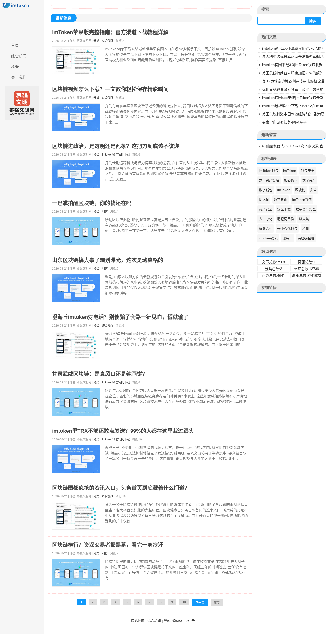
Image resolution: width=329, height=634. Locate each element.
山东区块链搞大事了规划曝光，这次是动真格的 (107, 260)
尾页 (217, 603)
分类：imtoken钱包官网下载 (111, 154)
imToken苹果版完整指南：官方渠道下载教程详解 (110, 32)
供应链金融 (305, 238)
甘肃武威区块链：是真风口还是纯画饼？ (99, 374)
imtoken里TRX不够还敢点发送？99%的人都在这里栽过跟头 (123, 431)
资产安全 (265, 209)
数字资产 (309, 180)
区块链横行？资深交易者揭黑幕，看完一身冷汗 (107, 545)
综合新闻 (18, 56)
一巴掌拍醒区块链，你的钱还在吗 (92, 203)
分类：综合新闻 (103, 40)
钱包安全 (307, 171)
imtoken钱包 (268, 238)
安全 (313, 190)
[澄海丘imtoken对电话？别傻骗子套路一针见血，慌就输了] (76, 345)
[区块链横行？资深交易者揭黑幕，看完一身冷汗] (76, 573)
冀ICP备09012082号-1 (181, 621)
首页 (15, 45)
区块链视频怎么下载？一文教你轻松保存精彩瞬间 (110, 89)
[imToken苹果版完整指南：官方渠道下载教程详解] (76, 60)
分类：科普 (100, 211)
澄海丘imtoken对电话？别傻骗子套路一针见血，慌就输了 (120, 317)
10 (184, 602)
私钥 (305, 228)
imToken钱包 (268, 171)
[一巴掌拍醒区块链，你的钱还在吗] (76, 231)
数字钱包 (265, 190)
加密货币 (290, 180)
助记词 (264, 200)
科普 (15, 67)
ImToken (283, 190)
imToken (289, 171)
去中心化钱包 (287, 228)
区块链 (300, 190)
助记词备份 (285, 219)
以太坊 (304, 219)
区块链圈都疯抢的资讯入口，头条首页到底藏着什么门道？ (121, 488)
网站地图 (138, 621)
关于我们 (18, 77)
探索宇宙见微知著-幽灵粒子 (284, 122)
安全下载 (284, 209)
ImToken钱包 (302, 200)
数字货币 (280, 200)
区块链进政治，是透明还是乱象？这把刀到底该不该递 (115, 146)
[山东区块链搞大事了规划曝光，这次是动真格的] (76, 288)
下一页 (200, 603)
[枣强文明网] (22, 20)
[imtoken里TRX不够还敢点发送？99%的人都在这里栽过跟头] (76, 459)
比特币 (288, 238)
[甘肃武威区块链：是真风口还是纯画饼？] (76, 402)
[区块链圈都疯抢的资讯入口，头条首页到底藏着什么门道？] (76, 516)
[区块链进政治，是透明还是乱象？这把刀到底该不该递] (76, 174)
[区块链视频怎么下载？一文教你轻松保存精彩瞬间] (76, 117)
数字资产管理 (269, 180)
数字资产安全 (306, 209)
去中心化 (265, 219)
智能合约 (265, 228)
